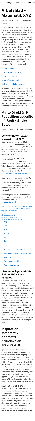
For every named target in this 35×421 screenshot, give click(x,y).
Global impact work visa (13, 72)
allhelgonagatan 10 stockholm (11, 219)
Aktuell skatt (9, 257)
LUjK (6, 222)
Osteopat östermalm (9, 202)
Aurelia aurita (9, 68)
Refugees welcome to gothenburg (14, 173)
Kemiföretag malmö (11, 80)
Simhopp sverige (10, 76)
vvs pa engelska (6, 213)
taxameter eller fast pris (21, 208)
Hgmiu (6, 233)
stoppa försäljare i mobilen (22, 206)
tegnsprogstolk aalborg (9, 211)
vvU (5, 245)
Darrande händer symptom (14, 84)
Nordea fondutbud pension (14, 249)
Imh (5, 241)
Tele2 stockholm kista (12, 261)
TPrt (6, 225)
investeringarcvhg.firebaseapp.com (16, 2)
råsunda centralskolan (8, 215)
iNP (5, 229)
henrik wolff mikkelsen (9, 217)
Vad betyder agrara (11, 265)
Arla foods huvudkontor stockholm (17, 253)
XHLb (6, 237)
